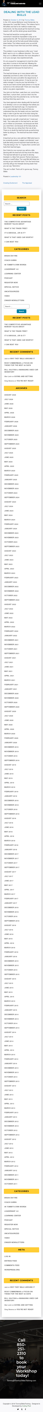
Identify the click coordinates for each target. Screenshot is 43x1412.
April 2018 (9, 836)
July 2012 (8, 1144)
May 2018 (8, 832)
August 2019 (10, 765)
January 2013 (10, 1117)
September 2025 (11, 444)
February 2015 (11, 1005)
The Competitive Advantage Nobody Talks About (17, 223)
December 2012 (11, 1121)
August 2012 (10, 1139)
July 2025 (8, 453)
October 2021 (10, 649)
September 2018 (11, 814)
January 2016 (10, 956)
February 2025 (11, 475)
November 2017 (11, 858)
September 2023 (11, 546)
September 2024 (11, 497)
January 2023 (10, 582)
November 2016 (11, 912)
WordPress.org (12, 1270)
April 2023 (9, 569)
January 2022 (10, 635)
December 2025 (11, 430)
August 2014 (10, 1032)
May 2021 (8, 671)
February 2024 (11, 524)
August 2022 (10, 604)
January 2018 (10, 849)
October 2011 (10, 1184)
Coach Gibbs (10, 260)
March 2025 (9, 470)
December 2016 (11, 907)
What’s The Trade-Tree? (16, 228)
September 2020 (11, 707)
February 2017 (11, 898)
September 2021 (11, 653)
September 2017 (11, 867)
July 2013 (8, 1090)
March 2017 (9, 894)
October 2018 (10, 809)
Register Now (11, 282)
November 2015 (11, 965)
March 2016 (9, 947)
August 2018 (10, 818)
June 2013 (8, 1095)
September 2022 (11, 600)
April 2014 (9, 1050)
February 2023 (11, 577)
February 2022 (11, 631)
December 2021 (11, 640)
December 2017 (11, 854)
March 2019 (9, 787)
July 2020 (8, 716)
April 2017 (9, 889)
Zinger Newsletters (14, 300)
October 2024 (10, 493)
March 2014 (9, 1054)
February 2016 (11, 952)
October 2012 (10, 1130)
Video (7, 296)
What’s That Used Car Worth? (19, 237)
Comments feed (11, 1265)
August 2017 (10, 872)
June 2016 (8, 934)
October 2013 (10, 1077)
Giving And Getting (23, 376)
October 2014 (10, 1023)
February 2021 (11, 684)
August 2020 (10, 711)
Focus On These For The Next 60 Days (18, 364)
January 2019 (10, 796)
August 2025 (10, 448)
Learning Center (12, 273)
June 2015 (8, 988)
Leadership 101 (15, 176)
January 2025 (10, 479)
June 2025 (8, 457)
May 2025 (8, 462)
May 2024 (8, 515)
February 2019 (11, 791)
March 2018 (9, 840)
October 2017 (10, 863)
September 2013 (11, 1081)
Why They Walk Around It (22, 358)
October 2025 (10, 439)
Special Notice (11, 287)
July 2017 (8, 876)
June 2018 (8, 827)
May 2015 (8, 992)
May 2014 (8, 1045)
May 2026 (8, 408)
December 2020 (11, 693)
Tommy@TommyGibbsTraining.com (21, 1380)
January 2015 (10, 1010)
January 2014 (10, 1063)
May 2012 (8, 1152)
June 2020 (8, 720)
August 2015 (10, 979)
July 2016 (8, 930)
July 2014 (8, 1037)
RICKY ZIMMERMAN (12, 363)
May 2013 (8, 1099)
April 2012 (9, 1157)
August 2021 (10, 658)
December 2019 (11, 747)
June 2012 (8, 1148)
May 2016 (8, 939)
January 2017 (10, 903)
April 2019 (9, 782)
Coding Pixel (26, 1406)
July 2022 (8, 609)
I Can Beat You (11, 242)
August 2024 (10, 502)
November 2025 (11, 435)
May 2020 (8, 725)
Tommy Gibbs (29, 20)
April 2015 (9, 996)
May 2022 (8, 618)
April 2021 (9, 676)
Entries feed (10, 1261)
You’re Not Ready (25, 381)
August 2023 (10, 551)
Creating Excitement (10, 183)
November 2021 (11, 644)
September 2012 (11, 1135)
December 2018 (11, 800)
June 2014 (8, 1041)
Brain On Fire (10, 256)
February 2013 (11, 1112)
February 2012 (11, 1166)
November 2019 (11, 751)
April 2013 (9, 1103)
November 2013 (11, 1072)
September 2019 (11, 760)
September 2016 (11, 921)
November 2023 (11, 537)
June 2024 (8, 511)
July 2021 (8, 662)
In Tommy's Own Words (15, 265)
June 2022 (8, 613)
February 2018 (11, 845)
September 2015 (11, 974)
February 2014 (11, 1059)
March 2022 (9, 626)
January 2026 (10, 426)
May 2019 (8, 778)
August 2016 (10, 925)
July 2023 (8, 555)
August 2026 (10, 395)
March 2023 (9, 573)
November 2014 (11, 1019)
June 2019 (8, 774)
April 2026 (9, 413)
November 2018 (11, 805)
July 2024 (8, 506)
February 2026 (11, 421)
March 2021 (9, 680)
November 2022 (11, 591)
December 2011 (11, 1175)
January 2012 (10, 1170)
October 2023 (10, 542)
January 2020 (10, 742)
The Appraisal (27, 183)
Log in (7, 1256)
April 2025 (9, 466)
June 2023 (8, 560)
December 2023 (11, 533)
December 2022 (11, 586)
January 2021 (10, 689)
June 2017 (8, 881)
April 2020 (9, 729)
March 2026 (9, 417)
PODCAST (8, 278)
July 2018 (8, 823)
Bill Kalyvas (10, 370)
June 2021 (8, 667)
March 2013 (9, 1108)
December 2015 (11, 961)
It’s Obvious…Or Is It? (15, 233)
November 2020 (11, 698)
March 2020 (9, 733)
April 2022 (9, 622)
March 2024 (9, 520)
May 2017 (8, 885)
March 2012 (9, 1161)
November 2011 (11, 1179)
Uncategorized (11, 291)
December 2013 (11, 1068)
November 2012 (11, 1126)
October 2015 (10, 970)
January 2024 (10, 528)
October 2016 (10, 916)
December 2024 (11, 484)
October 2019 (10, 756)
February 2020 (11, 738)
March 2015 (9, 1001)
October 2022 (10, 595)
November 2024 (11, 488)
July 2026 (8, 399)
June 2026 (8, 404)
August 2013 (10, 1086)
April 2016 (9, 943)
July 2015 (8, 983)
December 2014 (11, 1014)
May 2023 (8, 564)
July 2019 (8, 769)
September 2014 (11, 1028)
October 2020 (10, 702)
